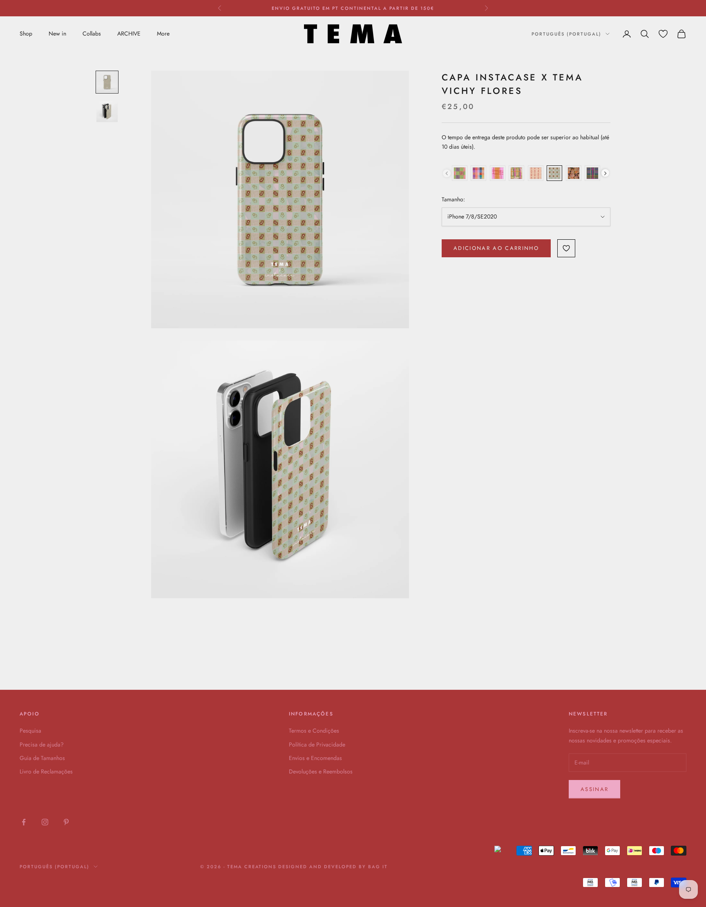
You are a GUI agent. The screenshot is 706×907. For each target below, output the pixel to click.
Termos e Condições (314, 730)
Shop (26, 33)
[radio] (459, 173)
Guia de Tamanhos (42, 758)
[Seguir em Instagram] (45, 822)
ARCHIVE (129, 33)
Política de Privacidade (317, 744)
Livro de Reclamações (46, 771)
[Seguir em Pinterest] (66, 822)
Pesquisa (30, 730)
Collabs (92, 33)
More (163, 33)
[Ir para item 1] (107, 82)
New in (57, 33)
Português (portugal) (566, 34)
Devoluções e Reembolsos (321, 771)
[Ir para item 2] (107, 111)
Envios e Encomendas (315, 758)
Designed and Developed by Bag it (332, 866)
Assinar (594, 789)
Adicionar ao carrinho (496, 248)
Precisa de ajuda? (42, 744)
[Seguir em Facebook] (24, 822)
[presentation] (605, 173)
